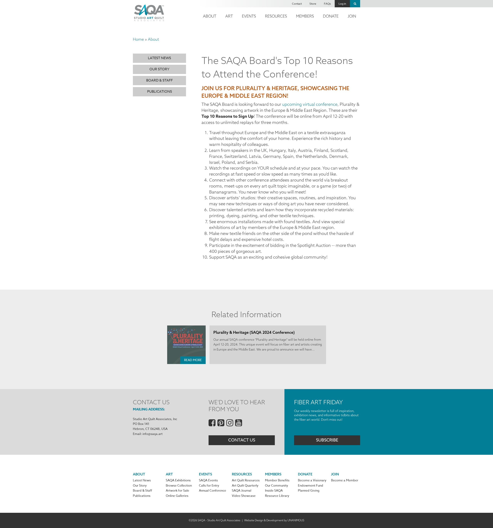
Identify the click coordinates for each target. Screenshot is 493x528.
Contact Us (241, 440)
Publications (159, 91)
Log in (342, 3)
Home (138, 39)
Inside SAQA (274, 490)
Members (305, 16)
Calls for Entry (209, 485)
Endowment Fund (310, 485)
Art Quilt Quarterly (245, 485)
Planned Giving (308, 490)
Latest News (159, 58)
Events (249, 16)
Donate (331, 16)
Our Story (159, 69)
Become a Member (344, 480)
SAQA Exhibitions (178, 480)
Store (312, 3)
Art (229, 16)
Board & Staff (159, 80)
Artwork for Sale (177, 490)
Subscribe (327, 440)
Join (352, 16)
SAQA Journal (241, 490)
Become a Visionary (312, 480)
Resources (276, 16)
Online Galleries (177, 496)
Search (355, 3)
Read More (193, 360)
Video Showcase (244, 496)
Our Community (276, 485)
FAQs (327, 3)
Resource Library (277, 496)
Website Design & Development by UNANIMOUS (274, 520)
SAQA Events (208, 480)
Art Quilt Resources (246, 480)
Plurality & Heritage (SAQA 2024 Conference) (254, 332)
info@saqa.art (153, 434)
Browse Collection (179, 485)
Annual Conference (212, 490)
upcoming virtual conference (309, 104)
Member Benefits (277, 480)
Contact (297, 3)
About (209, 16)
